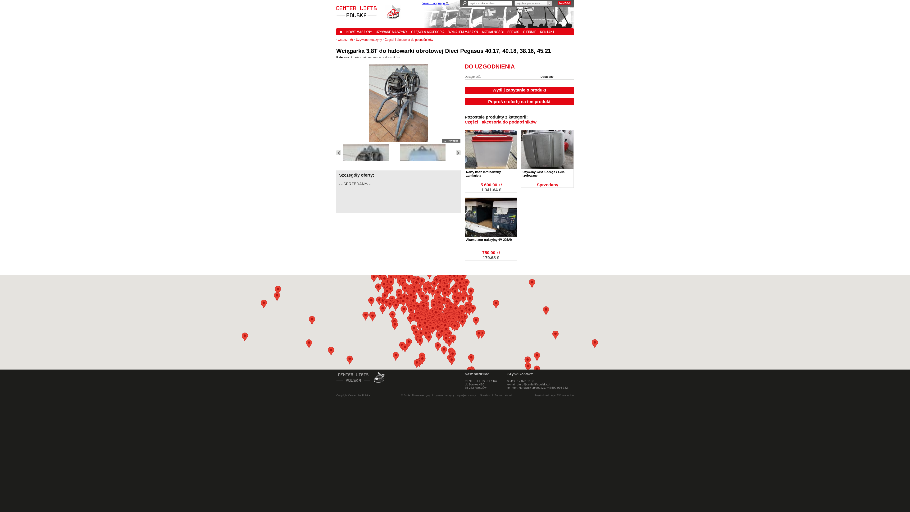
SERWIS (513, 31)
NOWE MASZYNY (359, 31)
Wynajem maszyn (467, 395)
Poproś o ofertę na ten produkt (519, 101)
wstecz (342, 39)
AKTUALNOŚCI (493, 31)
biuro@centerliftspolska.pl (533, 384)
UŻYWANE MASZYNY (391, 31)
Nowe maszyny (421, 395)
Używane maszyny (369, 39)
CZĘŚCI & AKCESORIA (428, 31)
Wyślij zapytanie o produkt (519, 90)
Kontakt (509, 395)
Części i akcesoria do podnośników (409, 39)
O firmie (405, 395)
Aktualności (486, 395)
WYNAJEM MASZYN (463, 31)
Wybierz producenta (528, 3)
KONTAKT (547, 31)
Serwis (499, 395)
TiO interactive (565, 395)
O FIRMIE (529, 31)
